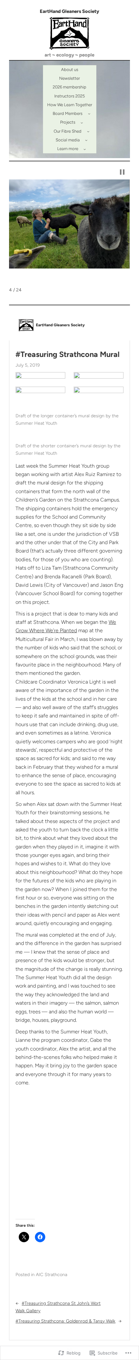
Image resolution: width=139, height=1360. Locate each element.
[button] (122, 172)
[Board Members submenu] (89, 113)
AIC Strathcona (51, 1274)
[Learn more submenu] (84, 149)
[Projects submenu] (81, 122)
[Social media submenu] (86, 140)
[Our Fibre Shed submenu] (88, 131)
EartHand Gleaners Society (69, 11)
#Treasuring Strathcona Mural (68, 354)
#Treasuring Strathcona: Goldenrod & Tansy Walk (65, 1321)
